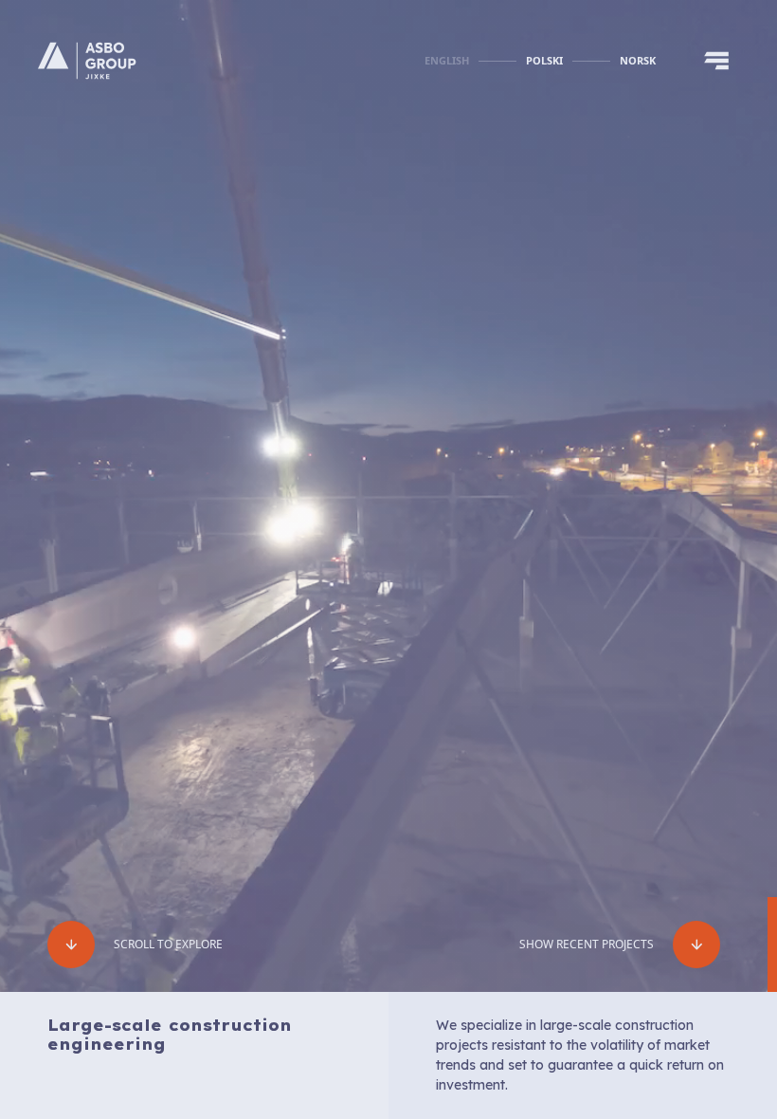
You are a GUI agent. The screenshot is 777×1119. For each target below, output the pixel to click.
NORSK (638, 60)
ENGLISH (447, 60)
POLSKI (544, 60)
